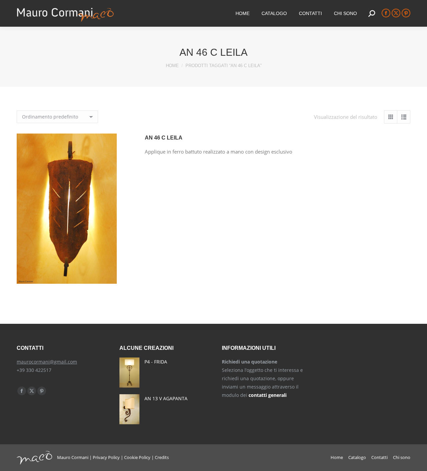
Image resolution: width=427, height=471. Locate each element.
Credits (162, 457)
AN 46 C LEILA (163, 138)
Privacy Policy (106, 457)
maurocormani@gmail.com (47, 362)
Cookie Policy (137, 457)
